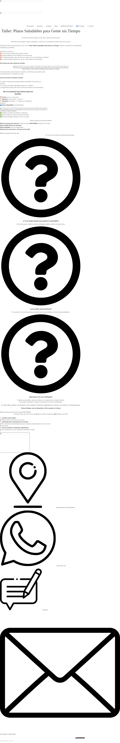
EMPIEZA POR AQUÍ (67, 26)
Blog (56, 26)
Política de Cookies (80, 738)
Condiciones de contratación (67, 738)
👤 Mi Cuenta (80, 26)
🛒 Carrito (90, 26)
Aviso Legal (57, 738)
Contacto (48, 26)
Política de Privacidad (48, 738)
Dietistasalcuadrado (37, 738)
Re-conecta (30, 26)
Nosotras (40, 26)
